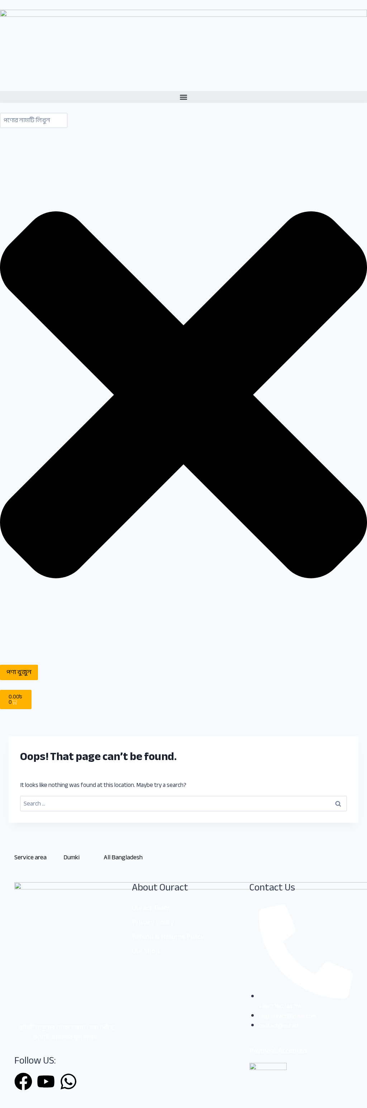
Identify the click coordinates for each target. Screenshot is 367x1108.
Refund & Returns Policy (168, 936)
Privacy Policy (153, 922)
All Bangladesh (123, 857)
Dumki (71, 857)
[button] (183, 97)
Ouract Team (151, 907)
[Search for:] (183, 803)
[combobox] (33, 120)
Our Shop (145, 950)
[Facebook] (23, 1081)
